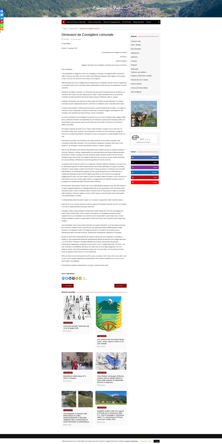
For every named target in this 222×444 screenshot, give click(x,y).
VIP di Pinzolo (126, 22)
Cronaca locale (77, 39)
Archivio (148, 22)
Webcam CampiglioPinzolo (111, 22)
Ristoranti (134, 65)
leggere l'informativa (132, 441)
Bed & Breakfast (136, 49)
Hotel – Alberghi (136, 45)
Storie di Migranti (136, 92)
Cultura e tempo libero (94, 22)
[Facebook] (63, 278)
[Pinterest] (73, 278)
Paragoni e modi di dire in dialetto (141, 75)
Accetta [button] (157, 441)
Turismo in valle (136, 41)
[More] (80, 278)
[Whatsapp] (76, 278)
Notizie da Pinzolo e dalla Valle (76, 22)
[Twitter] (66, 278)
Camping (134, 61)
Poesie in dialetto (136, 84)
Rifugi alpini (134, 69)
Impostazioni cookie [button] (145, 441)
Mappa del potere (138, 22)
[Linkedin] (70, 278)
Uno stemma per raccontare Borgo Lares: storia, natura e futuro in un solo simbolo (110, 341)
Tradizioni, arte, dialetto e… (139, 72)
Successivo (119, 285)
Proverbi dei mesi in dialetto (139, 80)
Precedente (68, 285)
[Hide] (0, 32)
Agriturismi (134, 57)
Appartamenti (135, 53)
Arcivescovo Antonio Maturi (139, 88)
